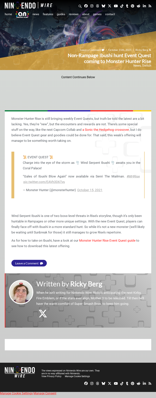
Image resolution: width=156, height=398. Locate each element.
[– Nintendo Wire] (28, 5)
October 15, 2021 (90, 190)
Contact (110, 14)
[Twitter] (109, 5)
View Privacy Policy (51, 376)
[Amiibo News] (22, 14)
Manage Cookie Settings (77, 376)
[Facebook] (86, 5)
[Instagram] (91, 5)
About (85, 14)
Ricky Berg (141, 49)
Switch (146, 65)
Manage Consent (44, 393)
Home (8, 14)
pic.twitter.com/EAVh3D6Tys (44, 182)
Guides (61, 14)
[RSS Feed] (150, 5)
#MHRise (133, 176)
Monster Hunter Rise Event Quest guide (107, 240)
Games (97, 14)
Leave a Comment (91, 49)
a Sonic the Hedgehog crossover (105, 130)
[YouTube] (116, 5)
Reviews (74, 14)
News (36, 14)
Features (48, 14)
